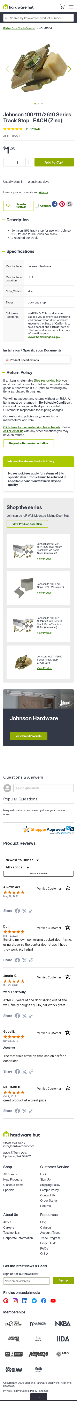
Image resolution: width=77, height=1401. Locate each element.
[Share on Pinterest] (62, 204)
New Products (12, 1179)
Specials (8, 1190)
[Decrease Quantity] (6, 162)
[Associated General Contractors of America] (63, 1354)
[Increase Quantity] (28, 162)
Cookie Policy (29, 1390)
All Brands (10, 1174)
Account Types (50, 1232)
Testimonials (11, 1232)
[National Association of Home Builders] (38, 1369)
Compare (45, 205)
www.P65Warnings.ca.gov (44, 337)
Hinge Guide (48, 1243)
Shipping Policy (50, 1185)
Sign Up (45, 1179)
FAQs (44, 1248)
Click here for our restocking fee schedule (31, 427)
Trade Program (50, 1238)
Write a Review (38, 873)
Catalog (45, 1227)
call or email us (13, 431)
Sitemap (43, 1390)
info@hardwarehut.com (18, 1146)
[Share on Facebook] (54, 204)
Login (43, 1174)
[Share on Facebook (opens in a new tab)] (17, 911)
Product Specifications (24, 360)
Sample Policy (49, 1190)
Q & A (44, 1253)
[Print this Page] (69, 204)
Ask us (43, 192)
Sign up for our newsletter (21, 1274)
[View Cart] (62, 7)
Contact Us (47, 1195)
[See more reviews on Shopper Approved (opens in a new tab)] (31, 911)
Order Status (48, 1200)
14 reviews (33, 128)
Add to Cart (54, 162)
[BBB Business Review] (14, 1354)
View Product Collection (27, 524)
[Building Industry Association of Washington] (14, 1369)
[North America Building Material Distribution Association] (38, 1354)
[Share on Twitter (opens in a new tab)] (24, 911)
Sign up (63, 1280)
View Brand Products (28, 736)
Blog (43, 1222)
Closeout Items (13, 1185)
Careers (8, 1227)
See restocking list (47, 380)
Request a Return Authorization (28, 443)
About (7, 1222)
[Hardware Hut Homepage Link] (18, 6)
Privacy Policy (11, 1390)
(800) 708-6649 (14, 1142)
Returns (45, 1206)
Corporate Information (18, 1238)
